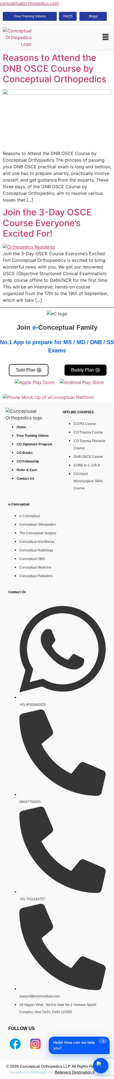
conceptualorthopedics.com (29, 3)
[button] (105, 37)
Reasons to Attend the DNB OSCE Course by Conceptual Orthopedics (54, 68)
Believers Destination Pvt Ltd (80, 1072)
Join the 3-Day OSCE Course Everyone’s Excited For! (47, 223)
